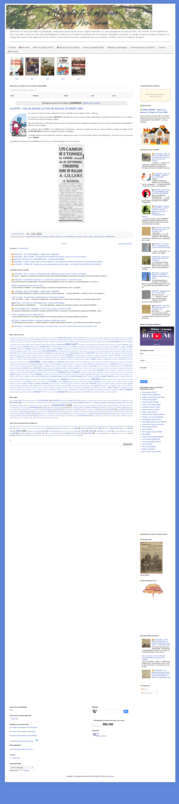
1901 (11, 431)
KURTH (61, 370)
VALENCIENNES (97, 415)
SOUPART (87, 387)
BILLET (95, 339)
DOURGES (93, 405)
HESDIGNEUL (103, 407)
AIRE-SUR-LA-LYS (34, 236)
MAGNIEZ (54, 376)
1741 (47, 426)
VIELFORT (13, 417)
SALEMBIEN (129, 385)
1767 (67, 426)
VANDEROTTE (83, 389)
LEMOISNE (100, 372)
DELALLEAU (82, 353)
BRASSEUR (45, 344)
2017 (68, 435)
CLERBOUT (123, 347)
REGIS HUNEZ (42, 385)
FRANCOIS (103, 364)
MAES (43, 376)
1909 (55, 431)
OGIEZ (128, 379)
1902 (18, 431)
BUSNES (113, 402)
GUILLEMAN (92, 366)
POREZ (52, 383)
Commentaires (148, 693)
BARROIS (81, 338)
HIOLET (81, 368)
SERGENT (59, 387)
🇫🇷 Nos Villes (24, 47)
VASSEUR (129, 390)
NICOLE (96, 379)
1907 (50, 431)
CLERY (130, 347)
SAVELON (39, 387)
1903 (28, 431)
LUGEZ (96, 236)
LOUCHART (95, 374)
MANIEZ (79, 376)
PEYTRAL (103, 381)
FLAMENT (40, 364)
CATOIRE (63, 347)
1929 (37, 433)
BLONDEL (115, 339)
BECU (17, 339)
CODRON (13, 349)
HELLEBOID (51, 368)
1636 (26, 426)
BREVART (96, 344)
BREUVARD (61, 344)
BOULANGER (98, 342)
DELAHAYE (65, 353)
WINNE (115, 392)
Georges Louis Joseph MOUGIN (152, 417)
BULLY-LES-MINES (93, 402)
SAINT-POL (42, 415)
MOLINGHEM (87, 411)
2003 (53, 435)
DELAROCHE (107, 353)
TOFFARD (39, 389)
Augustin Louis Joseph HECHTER (153, 397)
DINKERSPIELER (33, 359)
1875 (26, 428)
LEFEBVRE (61, 372)
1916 (98, 431)
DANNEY (24, 351)
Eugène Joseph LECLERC (151, 409)
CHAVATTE (116, 347)
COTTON (72, 349)
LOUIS (102, 374)
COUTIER (84, 349)
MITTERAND (42, 379)
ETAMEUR (99, 362)
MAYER (17, 379)
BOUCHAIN (78, 342)
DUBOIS (93, 359)
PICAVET (109, 381)
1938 (83, 433)
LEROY (12, 374)
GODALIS (17, 366)
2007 (58, 435)
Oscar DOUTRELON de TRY (18, 381)
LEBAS (18, 372)
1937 (77, 433)
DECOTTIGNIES (21, 353)
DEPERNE (28, 357)
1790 (77, 426)
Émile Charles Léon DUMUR (151, 451)
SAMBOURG (20, 387)
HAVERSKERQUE (55, 407)
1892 (88, 428)
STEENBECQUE (110, 236)
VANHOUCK (107, 389)
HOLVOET (101, 368)
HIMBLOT (76, 368)
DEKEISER (58, 353)
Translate (26, 770)
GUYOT (122, 366)
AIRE (11, 400)
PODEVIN (12, 383)
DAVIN (34, 351)
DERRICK (47, 357)
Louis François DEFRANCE (151, 439)
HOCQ (86, 368)
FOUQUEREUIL (16, 407)
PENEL (54, 381)
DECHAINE (13, 353)
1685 (36, 426)
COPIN (28, 349)
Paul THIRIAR (105, 383)
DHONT (25, 359)
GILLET (12, 366)
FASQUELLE (13, 364)
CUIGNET (106, 349)
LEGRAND (76, 372)
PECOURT (41, 381)
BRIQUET (102, 344)
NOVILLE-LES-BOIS (47, 413)
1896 (111, 428)
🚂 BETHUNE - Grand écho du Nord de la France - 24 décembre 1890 (161, 229)
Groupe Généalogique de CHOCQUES (24, 727)
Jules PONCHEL (147, 429)
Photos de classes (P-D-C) (43, 47)
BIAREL (70, 339)
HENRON (64, 368)
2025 (79, 435)
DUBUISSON (107, 359)
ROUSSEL (68, 385)
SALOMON (13, 387)
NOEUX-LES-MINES (25, 413)
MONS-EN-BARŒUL (98, 411)
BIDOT (75, 339)
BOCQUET (13, 342)
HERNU (78, 236)
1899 (129, 428)
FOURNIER (96, 364)
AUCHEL (77, 400)
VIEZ (25, 392)
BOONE (65, 342)
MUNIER (71, 379)
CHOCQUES (45, 236)
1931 (48, 433)
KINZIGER (47, 370)
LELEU (88, 372)
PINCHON (123, 381)
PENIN (65, 381)
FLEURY (46, 364)
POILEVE (18, 383)
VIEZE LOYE (32, 417)
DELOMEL (96, 355)
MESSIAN (35, 379)
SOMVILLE (72, 387)
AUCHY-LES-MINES (88, 400)
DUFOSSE (20, 362)
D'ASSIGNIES (123, 349)
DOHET (40, 359)
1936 (71, 433)
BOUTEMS (13, 344)
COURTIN (78, 349)
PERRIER (76, 381)
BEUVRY (24, 402)
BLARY (110, 339)
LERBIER (130, 372)
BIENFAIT (80, 339)
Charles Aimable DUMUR (150, 402)
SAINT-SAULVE (71, 415)
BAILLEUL (63, 338)
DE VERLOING (101, 351)
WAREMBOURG (62, 392)
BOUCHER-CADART (87, 342)
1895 (106, 428)
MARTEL (111, 376)
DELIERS (69, 355)
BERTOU (60, 339)
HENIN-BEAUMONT (78, 407)
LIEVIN (103, 409)
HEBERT (31, 368)
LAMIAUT (66, 370)
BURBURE (104, 402)
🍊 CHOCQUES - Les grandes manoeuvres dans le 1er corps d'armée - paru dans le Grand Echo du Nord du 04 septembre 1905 (54, 326)
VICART (21, 392)
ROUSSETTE (76, 385)
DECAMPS (130, 351)
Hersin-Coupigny (122, 407)
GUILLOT (99, 366)
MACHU (38, 376)
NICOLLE (104, 379)
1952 (26, 236)
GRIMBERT (78, 366)
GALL (108, 364)
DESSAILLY (104, 357)
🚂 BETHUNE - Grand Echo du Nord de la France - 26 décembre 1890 (161, 307)
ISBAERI (115, 368)
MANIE (69, 376)
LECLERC (24, 372)
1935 (65, 433)
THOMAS (28, 389)
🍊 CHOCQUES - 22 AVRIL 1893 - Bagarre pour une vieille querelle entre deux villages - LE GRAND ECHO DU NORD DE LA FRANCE (56, 264)
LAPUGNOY (78, 409)
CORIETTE (43, 349)
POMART (31, 383)
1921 (126, 431)
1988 (38, 435)
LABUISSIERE (58, 409)
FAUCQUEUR (21, 364)
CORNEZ (54, 349)
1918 (109, 431)
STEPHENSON (95, 387)
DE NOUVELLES (84, 351)
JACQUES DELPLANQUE (125, 368)
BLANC (99, 339)
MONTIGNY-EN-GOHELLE (123, 411)
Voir (16, 79)
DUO (64, 236)
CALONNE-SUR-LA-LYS (33, 405)
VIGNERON (30, 392)
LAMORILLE (79, 370)
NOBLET (109, 379)
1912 (71, 431)
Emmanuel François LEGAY (151, 407)
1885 (59, 428)
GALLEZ (120, 364)
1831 (113, 426)
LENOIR (119, 372)
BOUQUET (123, 342)
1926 (25, 433)
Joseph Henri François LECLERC (153, 424)
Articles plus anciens (125, 244)
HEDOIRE (44, 368)
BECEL (125, 338)
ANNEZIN (56, 400)
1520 (21, 426)
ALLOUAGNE (43, 400)
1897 (117, 428)
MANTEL (85, 376)
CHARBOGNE (89, 347)
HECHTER (37, 368)
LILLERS (84, 236)
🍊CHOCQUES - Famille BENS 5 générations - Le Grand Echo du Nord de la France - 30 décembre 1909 (46, 280)
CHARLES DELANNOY (149, 400)
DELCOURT (21, 355)
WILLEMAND (94, 392)
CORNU (60, 349)
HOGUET (95, 368)
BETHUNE (14, 403)
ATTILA (26, 338)
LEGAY (68, 372)
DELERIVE (49, 355)
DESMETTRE (97, 357)
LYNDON (33, 376)
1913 (76, 431)
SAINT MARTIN (111, 385)
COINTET (19, 349)
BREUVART (71, 344)
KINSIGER (40, 370)
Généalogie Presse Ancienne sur (23, 741)
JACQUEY (13, 370)
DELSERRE (124, 355)
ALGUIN (12, 338)
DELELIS (42, 355)
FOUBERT (71, 364)
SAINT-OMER (32, 415)
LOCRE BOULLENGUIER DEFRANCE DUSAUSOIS (64, 374)
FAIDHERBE (129, 362)
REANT (35, 385)
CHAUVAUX (109, 347)
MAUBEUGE (59, 411)
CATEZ (58, 347)
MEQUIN (22, 379)
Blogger (111, 776)
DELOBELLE (89, 355)
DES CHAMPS (61, 357)
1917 (104, 431)
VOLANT (48, 392)
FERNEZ (114, 405)
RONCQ (100, 413)
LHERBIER (38, 374)
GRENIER (64, 366)
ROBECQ (93, 413)
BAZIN (112, 338)
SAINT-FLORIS (21, 415)
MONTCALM (110, 411)
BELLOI (28, 339)
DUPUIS (66, 362)
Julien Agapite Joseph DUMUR (152, 432)
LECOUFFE (49, 372)
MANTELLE (91, 376)
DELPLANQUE (104, 355)
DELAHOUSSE (74, 353)
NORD (36, 413)
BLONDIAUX (121, 339)
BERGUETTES (126, 400)
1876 (32, 428)
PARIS (64, 413)
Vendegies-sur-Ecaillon (50, 417)
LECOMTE (43, 372)
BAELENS (55, 338)
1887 (64, 428)
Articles (145, 689)
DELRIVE (111, 355)
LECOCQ (37, 372)
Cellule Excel (16, 758)
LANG (85, 370)
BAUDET (95, 338)
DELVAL (130, 355)
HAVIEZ (25, 368)
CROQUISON (99, 349)
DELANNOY (91, 353)
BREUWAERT (82, 344)
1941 (96, 433)
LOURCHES (119, 374)
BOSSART (71, 342)
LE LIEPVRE (119, 370)
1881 (42, 428)
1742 (52, 426)
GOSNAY (44, 407)
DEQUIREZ (34, 357)
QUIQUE (17, 385)
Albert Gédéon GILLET (149, 392)
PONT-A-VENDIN (74, 413)
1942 (102, 433)
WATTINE (77, 392)
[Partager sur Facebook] (38, 234)
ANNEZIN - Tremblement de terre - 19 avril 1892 (161, 292)
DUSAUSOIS (78, 362)
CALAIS (128, 402)
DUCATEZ (122, 359)
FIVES (131, 405)
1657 (31, 426)
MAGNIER (48, 376)
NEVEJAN (88, 379)
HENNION (59, 368)
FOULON (90, 364)
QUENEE (112, 383)
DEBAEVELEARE (111, 351)
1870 (21, 428)
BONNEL (40, 342)
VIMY (39, 417)
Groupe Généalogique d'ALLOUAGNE (24, 735)
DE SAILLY (93, 351)
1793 (88, 426)
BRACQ (33, 344)
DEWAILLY (13, 359)
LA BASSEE (15, 409)
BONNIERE (52, 342)
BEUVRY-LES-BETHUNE (37, 402)
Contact (162, 47)
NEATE (77, 379)
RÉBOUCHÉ (98, 385)
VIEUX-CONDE (22, 417)
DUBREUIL (100, 359)
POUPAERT (77, 383)
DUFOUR (26, 362)
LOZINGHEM (23, 411)
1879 (37, 428)
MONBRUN (50, 379)
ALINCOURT (32, 400)
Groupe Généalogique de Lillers (22, 749)
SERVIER (65, 387)
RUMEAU (83, 385)
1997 (43, 435)
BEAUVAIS (100, 400)
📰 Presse (12, 47)
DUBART (87, 359)
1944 (113, 433)
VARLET (122, 389)
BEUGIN (65, 339)
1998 (48, 435)
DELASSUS (115, 353)
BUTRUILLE (112, 344)
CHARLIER (97, 347)
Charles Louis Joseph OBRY (151, 405)
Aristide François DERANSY (151, 395)
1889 (69, 428)
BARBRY (75, 338)
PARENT (29, 381)
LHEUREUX (46, 374)
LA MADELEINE (25, 409)
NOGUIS (115, 379)
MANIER (73, 376)
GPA (11, 710)
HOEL (90, 368)
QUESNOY (119, 383)
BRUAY (82, 403)
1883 (53, 428)
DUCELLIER (129, 359)
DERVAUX (53, 357)
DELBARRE (129, 353)
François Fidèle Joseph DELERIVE (153, 414)
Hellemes (111, 407)
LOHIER (81, 374)
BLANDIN (104, 339)
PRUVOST (93, 383)
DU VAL (76, 359)
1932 (54, 433)
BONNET (46, 342)
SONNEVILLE (79, 387)
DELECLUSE (36, 355)
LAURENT (112, 370)
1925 (20, 433)
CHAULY (102, 347)
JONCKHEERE (20, 370)
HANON (12, 368)
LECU (55, 372)
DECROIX (30, 353)
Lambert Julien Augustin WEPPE (152, 437)
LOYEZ (12, 376)
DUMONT (45, 362)
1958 (22, 435)
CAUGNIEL (81, 347)
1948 (123, 433)
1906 (44, 431)
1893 (93, 428)
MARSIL (104, 376)
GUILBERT (85, 366)
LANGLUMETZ (92, 370)
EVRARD (112, 362)
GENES (25, 407)
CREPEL (92, 349)
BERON (49, 339)
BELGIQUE (108, 400)
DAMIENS (19, 351)
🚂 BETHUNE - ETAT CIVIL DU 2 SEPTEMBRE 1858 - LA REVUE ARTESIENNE (38, 259)
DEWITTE (59, 236)
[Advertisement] (147, 493)
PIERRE (118, 381)
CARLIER (26, 347)
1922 (131, 431)
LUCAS (17, 376)
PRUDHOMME (85, 383)
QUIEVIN (12, 385)
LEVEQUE (31, 374)
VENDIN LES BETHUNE (111, 415)
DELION (75, 355)
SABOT (105, 385)
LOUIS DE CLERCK (109, 374)
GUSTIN (117, 366)
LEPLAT (124, 372)
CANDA (130, 344)
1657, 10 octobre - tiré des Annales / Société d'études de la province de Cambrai (38, 297)
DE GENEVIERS (49, 351)
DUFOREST (13, 362)
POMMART (37, 383)
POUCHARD (69, 383)
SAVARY (33, 387)
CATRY (68, 347)
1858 (11, 428)
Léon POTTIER (147, 444)
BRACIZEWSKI (26, 344)
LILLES (120, 409)
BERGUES (117, 400)
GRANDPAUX (48, 366)
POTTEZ (57, 383)
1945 (118, 433)
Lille (30, 411)
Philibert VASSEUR (148, 449)
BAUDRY (101, 338)
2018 (73, 435)
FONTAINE (57, 364)
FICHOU (27, 364)
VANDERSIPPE (91, 389)
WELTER (82, 392)
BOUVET (18, 344)
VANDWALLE (100, 389)
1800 (98, 426)
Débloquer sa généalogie (117, 47)
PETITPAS (96, 381)
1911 (66, 431)
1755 (57, 426)
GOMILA (23, 366)
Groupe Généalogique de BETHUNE (23, 731)
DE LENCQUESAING (63, 351)
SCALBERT (46, 387)
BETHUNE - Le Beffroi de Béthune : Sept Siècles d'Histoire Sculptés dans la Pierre (39, 320)
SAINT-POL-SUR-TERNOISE (56, 415)
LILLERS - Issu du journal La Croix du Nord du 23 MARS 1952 (46, 108)
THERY (23, 389)
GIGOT (131, 364)
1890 (76, 428)
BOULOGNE (115, 342)
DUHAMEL (35, 361)
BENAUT (33, 339)
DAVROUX (40, 351)
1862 (16, 428)
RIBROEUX (50, 385)
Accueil (63, 244)
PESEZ (82, 381)
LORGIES (128, 409)
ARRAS (70, 400)
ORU (131, 379)
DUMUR (51, 362)
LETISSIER (25, 374)
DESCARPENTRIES (79, 357)
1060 (11, 426)
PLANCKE (130, 381)
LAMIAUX (72, 370)
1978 (33, 435)
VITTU (43, 392)
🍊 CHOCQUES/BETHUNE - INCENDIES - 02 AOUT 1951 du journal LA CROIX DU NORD (41, 309)
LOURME (125, 374)
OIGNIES (57, 413)
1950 (11, 435)
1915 (91, 431)
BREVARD (90, 344)
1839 (119, 426)
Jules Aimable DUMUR (149, 427)
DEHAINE (48, 353)
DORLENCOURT (48, 359)
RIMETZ (62, 385)
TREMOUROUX (52, 389)
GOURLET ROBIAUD (32, 366)
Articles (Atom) (23, 248)
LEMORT (106, 372)
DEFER (35, 353)
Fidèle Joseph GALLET (149, 412)
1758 (62, 426)
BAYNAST (107, 338)
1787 (72, 426)
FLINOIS (51, 364)
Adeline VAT (39, 338)
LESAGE (18, 374)
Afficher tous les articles (91, 103)
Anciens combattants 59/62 (93, 47)
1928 (31, 433)
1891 (82, 428)
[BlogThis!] (34, 234)
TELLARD (130, 387)
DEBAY (119, 351)
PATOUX (35, 381)
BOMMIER (34, 342)
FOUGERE (83, 364)
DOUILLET (56, 359)
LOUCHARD (88, 374)
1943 (107, 433)
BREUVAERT (53, 344)
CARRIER (52, 347)
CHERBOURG (46, 405)
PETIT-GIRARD (88, 381)
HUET (106, 368)
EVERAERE (105, 362)
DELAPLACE (99, 353)
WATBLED (71, 392)
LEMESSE (94, 372)
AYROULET (31, 338)
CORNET (48, 349)
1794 (93, 426)
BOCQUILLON (20, 342)
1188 (16, 426)
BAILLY (69, 338)
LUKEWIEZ (27, 376)
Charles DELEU (113, 349)
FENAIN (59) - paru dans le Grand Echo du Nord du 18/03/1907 (161, 258)
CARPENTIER (44, 347)
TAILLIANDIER (122, 387)
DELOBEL (82, 355)
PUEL (98, 383)
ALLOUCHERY (19, 338)
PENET (60, 381)
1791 (83, 426)
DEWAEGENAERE (127, 357)
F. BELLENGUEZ (120, 362)
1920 (120, 431)
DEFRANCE (41, 353)
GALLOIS (125, 364)
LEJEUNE (83, 372)
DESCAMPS (69, 357)
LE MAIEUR (127, 370)
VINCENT (37, 392)
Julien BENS (146, 434)
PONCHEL (45, 383)
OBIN (119, 379)
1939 (89, 433)
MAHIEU (60, 376)
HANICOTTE (129, 366)
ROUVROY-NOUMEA (120, 413)
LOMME (90, 236)
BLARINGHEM (63, 402)
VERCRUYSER (14, 392)
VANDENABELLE (73, 389)
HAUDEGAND (18, 368)
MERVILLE (78, 411)
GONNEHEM (33, 407)
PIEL (113, 381)
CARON (37, 347)
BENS (38, 339)
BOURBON (130, 342)
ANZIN (64, 400)
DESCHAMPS (89, 357)
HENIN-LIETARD (91, 407)
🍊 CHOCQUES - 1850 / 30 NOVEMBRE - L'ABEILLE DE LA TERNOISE (35, 254)
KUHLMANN (55, 370)
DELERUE (56, 355)
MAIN (64, 376)
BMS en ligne (13, 51)
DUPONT (61, 362)
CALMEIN (119, 344)
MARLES (101, 236)
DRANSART (63, 359)
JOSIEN (27, 370)
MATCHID (15, 719)
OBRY (123, 379)
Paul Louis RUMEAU (149, 446)
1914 (83, 431)
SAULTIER (27, 387)
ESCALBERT (91, 362)
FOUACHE (64, 364)
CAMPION (125, 344)
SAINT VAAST (121, 385)
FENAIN (108, 405)
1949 (129, 433)
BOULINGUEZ (106, 342)
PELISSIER (48, 381)
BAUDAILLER (89, 338)
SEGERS (52, 387)
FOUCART (77, 364)
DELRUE (117, 355)
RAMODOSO (24, 385)
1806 (103, 426)
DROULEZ (70, 359)
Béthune (120, 402)
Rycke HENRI (90, 385)
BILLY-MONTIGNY (51, 402)
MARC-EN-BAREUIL (40, 411)
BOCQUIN (28, 342)
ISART (110, 368)
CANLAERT (13, 347)
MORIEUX (65, 379)
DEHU (53, 353)
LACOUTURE (69, 409)
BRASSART (38, 344)
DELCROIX (28, 355)
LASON (106, 370)
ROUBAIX (109, 413)
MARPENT (98, 376)
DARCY (30, 351)
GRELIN (58, 366)
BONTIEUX (59, 342)
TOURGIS (45, 389)
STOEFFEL (103, 387)
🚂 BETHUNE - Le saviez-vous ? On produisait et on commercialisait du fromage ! (161, 246)
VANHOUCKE (115, 389)
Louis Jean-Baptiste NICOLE (151, 442)
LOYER (130, 374)
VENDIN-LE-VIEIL (126, 415)
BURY (106, 344)
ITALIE (131, 407)
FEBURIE (100, 405)
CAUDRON (74, 347)
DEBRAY (123, 351)
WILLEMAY (102, 392)
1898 (123, 428)
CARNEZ (31, 347)
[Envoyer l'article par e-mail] (27, 233)
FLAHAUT (34, 364)
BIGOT (90, 339)
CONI (24, 349)
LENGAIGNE (113, 372)
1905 (38, 431)
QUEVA (130, 383)
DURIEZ (72, 362)
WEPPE (88, 392)
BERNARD (43, 339)
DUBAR (82, 359)
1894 (100, 428)
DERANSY (41, 357)
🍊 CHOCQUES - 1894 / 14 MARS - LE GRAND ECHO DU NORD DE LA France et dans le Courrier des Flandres (49, 257)
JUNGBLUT (33, 370)
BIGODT (85, 339)
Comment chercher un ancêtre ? (142, 47)
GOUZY (41, 366)
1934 (59, 433)
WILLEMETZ (108, 392)
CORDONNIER (35, 349)
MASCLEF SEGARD (120, 376)
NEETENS (82, 379)
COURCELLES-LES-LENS (80, 405)
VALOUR (65, 389)
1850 (124, 426)
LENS (97, 409)
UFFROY (59, 389)
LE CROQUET (89, 409)
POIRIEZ (24, 383)
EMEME (85, 362)
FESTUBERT (123, 405)
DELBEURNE (13, 355)
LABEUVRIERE (46, 409)
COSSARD (66, 349)
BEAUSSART (118, 338)
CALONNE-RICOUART (17, 405)
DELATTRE (122, 353)
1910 (61, 431)
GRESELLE (71, 366)
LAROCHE (100, 370)
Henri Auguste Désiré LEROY (151, 419)
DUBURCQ (115, 359)
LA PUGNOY (36, 409)
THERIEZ (18, 389)
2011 (63, 435)
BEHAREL (23, 339)
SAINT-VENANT (83, 416)
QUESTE (125, 383)
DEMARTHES (20, 357)
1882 (48, 428)
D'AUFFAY (130, 349)
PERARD (70, 381)
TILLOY (34, 389)
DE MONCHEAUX (74, 351)
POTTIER (62, 383)
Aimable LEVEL (47, 338)
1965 (27, 435)
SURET (109, 388)
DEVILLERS (118, 357)
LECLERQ (30, 372)
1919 (115, 431)
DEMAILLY (13, 357)
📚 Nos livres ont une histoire (68, 47)
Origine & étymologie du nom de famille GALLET (28, 315)
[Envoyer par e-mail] (31, 234)
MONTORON (56, 379)
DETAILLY (52, 236)
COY (88, 349)
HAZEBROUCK (71, 236)
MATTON (12, 379)
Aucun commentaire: (18, 233)
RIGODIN (57, 385)
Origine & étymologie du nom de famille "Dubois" (28, 285)
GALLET (113, 364)
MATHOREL (129, 376)
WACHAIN (54, 392)
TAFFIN (115, 388)
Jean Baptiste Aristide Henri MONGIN (154, 422)
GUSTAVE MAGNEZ (108, 366)
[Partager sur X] (36, 234)
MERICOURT (68, 411)
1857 (129, 426)
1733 (42, 426)
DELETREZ (62, 355)
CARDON (19, 347)
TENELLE (12, 389)
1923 (14, 433)
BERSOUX (54, 339)
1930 (43, 433)
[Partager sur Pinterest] (41, 234)
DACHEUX (13, 351)
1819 (108, 426)
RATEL (31, 385)
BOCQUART (129, 339)
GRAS (54, 366)
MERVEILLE (28, 379)
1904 (33, 431)
